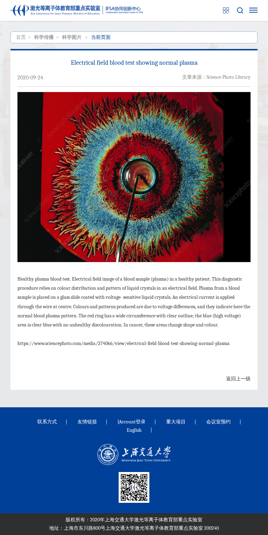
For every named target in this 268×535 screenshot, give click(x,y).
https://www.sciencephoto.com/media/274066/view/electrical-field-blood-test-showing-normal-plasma (123, 343)
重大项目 (176, 422)
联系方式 (47, 422)
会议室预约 (218, 422)
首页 (21, 37)
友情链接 (87, 422)
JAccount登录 (132, 422)
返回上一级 (238, 379)
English (134, 430)
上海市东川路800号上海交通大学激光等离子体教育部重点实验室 (133, 528)
